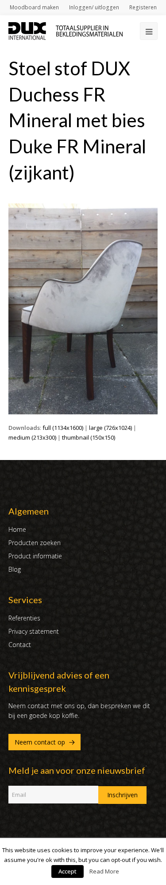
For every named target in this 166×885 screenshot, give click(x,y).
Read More (104, 871)
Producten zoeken (34, 542)
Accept (67, 871)
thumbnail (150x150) (88, 437)
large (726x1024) (110, 428)
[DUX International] (65, 30)
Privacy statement (33, 631)
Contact (19, 644)
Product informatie (35, 556)
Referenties (24, 618)
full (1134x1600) (62, 428)
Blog (14, 569)
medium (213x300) (32, 437)
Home (17, 529)
